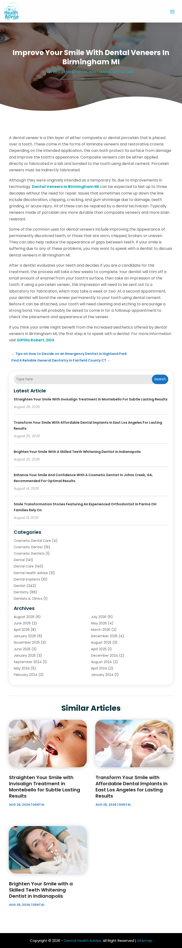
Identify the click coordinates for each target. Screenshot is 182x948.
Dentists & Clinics (28, 598)
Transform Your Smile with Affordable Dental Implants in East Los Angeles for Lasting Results (132, 786)
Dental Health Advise (31, 573)
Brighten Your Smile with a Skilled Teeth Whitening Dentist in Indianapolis (77, 451)
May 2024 (22, 668)
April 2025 (99, 649)
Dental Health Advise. (83, 940)
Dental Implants (27, 579)
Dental (105, 72)
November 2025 (27, 642)
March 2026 (100, 629)
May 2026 (99, 623)
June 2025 (22, 649)
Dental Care (123, 72)
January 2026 (25, 636)
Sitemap (144, 940)
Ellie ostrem (63, 72)
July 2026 (98, 616)
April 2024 (99, 668)
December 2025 (104, 636)
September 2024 (28, 662)
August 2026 (24, 616)
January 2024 (102, 674)
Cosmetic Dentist (28, 547)
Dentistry (21, 592)
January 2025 (25, 655)
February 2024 (25, 674)
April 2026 (22, 629)
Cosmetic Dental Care (32, 540)
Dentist (20, 585)
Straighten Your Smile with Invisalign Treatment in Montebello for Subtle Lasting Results (91, 399)
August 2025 (101, 642)
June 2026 (22, 623)
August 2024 (101, 662)
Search (160, 379)
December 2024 (104, 655)
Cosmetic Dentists (29, 553)
